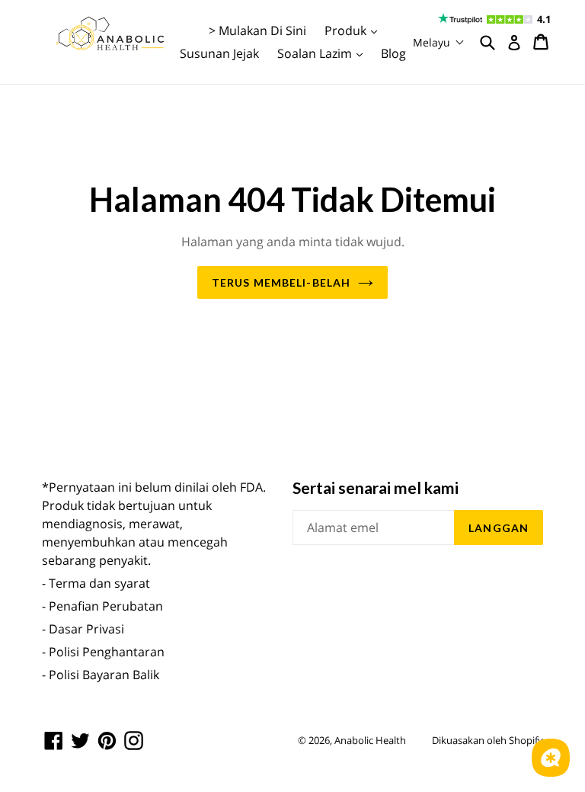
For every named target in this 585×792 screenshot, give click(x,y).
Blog (393, 53)
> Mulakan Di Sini (257, 30)
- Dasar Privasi (83, 628)
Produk (354, 30)
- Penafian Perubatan (102, 606)
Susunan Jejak (219, 53)
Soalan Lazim (323, 53)
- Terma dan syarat (96, 583)
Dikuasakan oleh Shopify (487, 740)
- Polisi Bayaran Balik (100, 674)
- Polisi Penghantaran (103, 651)
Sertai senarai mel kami (375, 487)
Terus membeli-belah (281, 282)
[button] (438, 42)
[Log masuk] (514, 42)
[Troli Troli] (542, 41)
